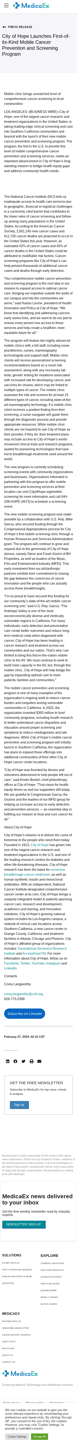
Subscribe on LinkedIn (25, 1014)
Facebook (11, 963)
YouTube (38, 963)
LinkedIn (10, 968)
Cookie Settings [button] (17, 1436)
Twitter (25, 963)
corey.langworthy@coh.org (23, 994)
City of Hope (40, 845)
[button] (6, 5)
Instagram (53, 963)
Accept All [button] (39, 1436)
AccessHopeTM (34, 953)
